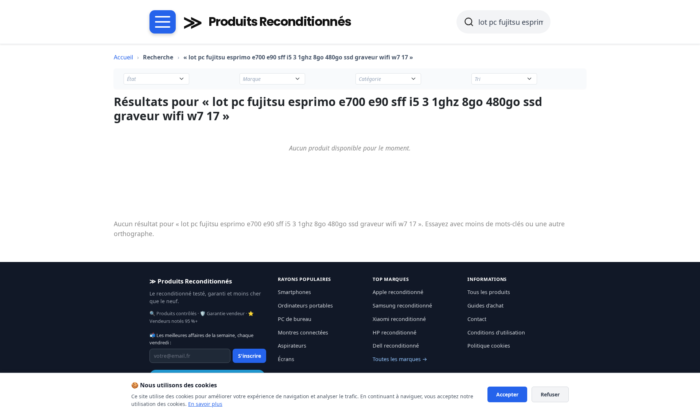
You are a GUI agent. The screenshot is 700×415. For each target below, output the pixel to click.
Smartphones (294, 292)
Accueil (123, 57)
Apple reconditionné (398, 292)
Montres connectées (303, 332)
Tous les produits (488, 292)
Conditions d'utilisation (496, 332)
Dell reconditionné (396, 345)
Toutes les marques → (400, 359)
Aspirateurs (292, 345)
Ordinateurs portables (305, 305)
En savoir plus (205, 403)
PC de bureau (294, 319)
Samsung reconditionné (402, 305)
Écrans (286, 359)
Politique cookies (488, 345)
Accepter (507, 394)
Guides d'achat (485, 305)
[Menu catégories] (162, 22)
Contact (476, 319)
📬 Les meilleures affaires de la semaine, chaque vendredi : (201, 339)
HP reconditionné (394, 332)
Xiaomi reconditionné (399, 319)
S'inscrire (249, 355)
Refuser (550, 394)
